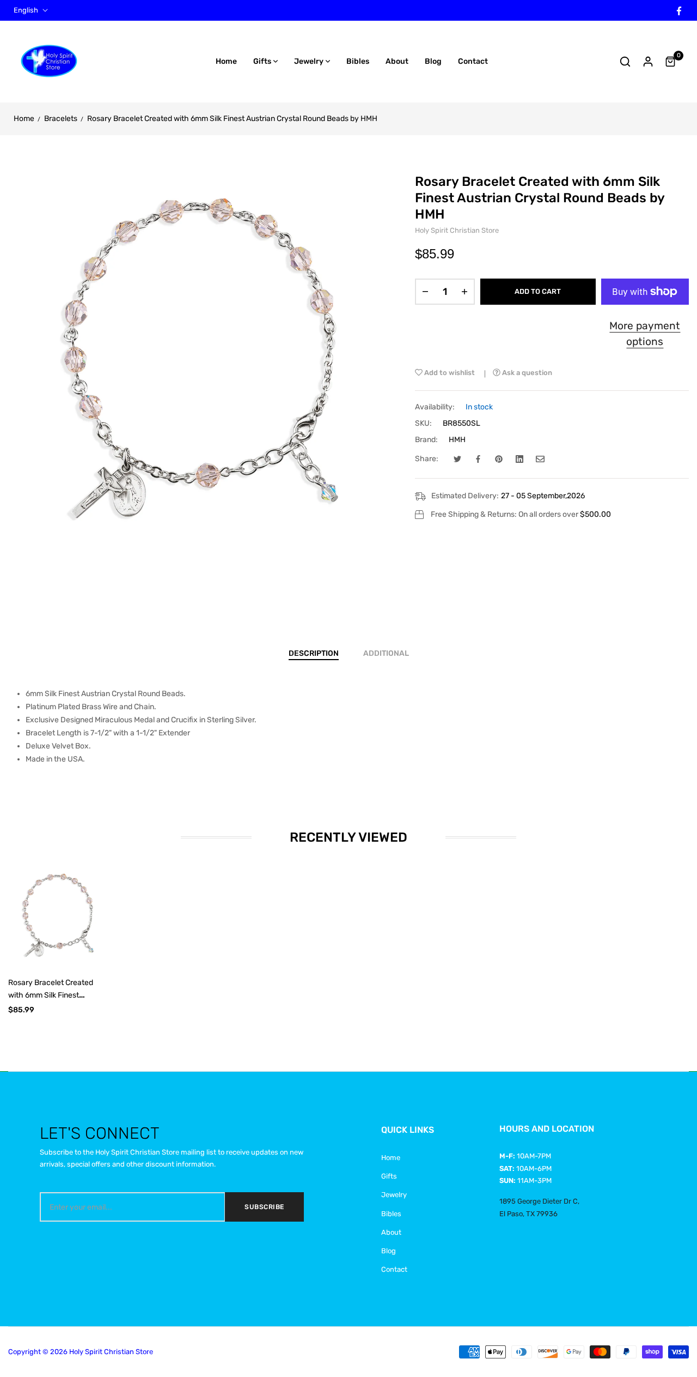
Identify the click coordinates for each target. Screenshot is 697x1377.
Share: (426, 458)
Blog (388, 1251)
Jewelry (394, 1195)
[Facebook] (679, 10)
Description (314, 653)
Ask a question (526, 373)
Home (390, 1157)
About (391, 1232)
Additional (386, 653)
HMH (457, 439)
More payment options (644, 333)
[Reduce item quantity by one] (425, 292)
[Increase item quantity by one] (464, 292)
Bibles (391, 1214)
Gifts (389, 1176)
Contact (394, 1269)
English (26, 10)
